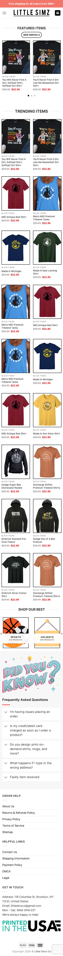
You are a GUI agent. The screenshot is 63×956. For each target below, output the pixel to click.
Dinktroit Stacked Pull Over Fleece (14, 540)
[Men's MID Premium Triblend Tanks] (47, 193)
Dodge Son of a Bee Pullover (44, 540)
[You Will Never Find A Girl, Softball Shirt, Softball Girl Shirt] (16, 57)
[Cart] (57, 13)
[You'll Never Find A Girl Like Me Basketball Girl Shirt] (46, 57)
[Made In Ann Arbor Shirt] (47, 410)
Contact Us (9, 852)
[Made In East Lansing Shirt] (47, 247)
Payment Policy (12, 865)
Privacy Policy (11, 819)
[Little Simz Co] (31, 13)
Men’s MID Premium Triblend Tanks (44, 218)
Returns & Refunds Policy (18, 812)
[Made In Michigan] (16, 247)
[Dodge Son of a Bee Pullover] (47, 516)
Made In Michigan (11, 271)
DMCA (6, 871)
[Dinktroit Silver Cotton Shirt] (16, 570)
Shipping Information (16, 858)
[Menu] (4, 13)
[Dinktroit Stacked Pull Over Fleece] (16, 516)
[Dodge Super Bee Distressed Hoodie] (16, 462)
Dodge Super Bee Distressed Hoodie (12, 486)
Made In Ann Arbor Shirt (46, 433)
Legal (5, 877)
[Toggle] (5, 712)
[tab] (31, 35)
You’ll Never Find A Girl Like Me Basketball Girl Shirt (46, 82)
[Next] (59, 65)
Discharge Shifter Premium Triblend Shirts (46, 486)
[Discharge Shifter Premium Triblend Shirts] (47, 462)
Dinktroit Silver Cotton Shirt (14, 595)
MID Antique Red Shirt (14, 217)
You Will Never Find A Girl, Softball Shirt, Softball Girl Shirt (14, 82)
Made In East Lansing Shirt (45, 272)
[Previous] (3, 65)
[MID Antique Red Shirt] (16, 193)
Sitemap (7, 832)
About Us (8, 806)
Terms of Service (13, 825)
